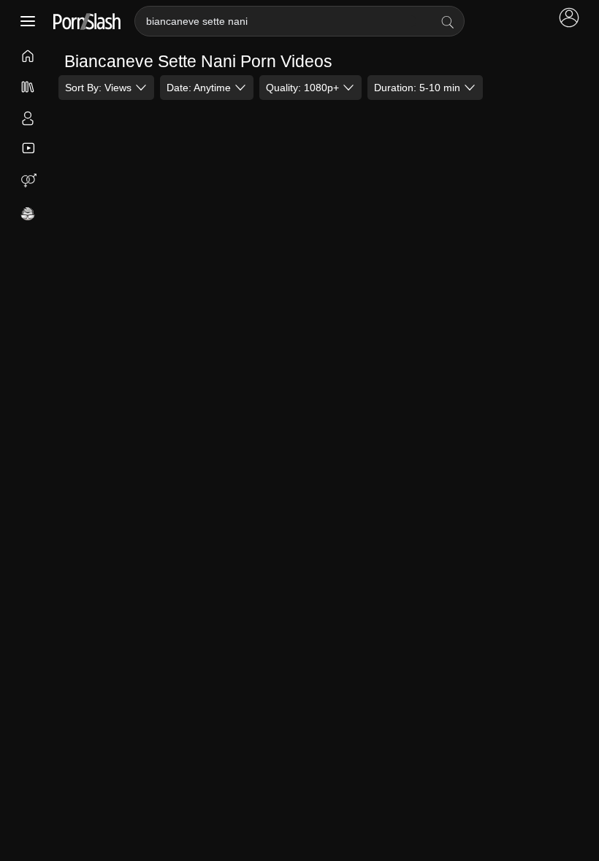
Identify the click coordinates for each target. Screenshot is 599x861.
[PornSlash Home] (87, 21)
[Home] (28, 57)
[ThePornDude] (28, 215)
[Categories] (28, 88)
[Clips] (28, 148)
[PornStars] (28, 119)
